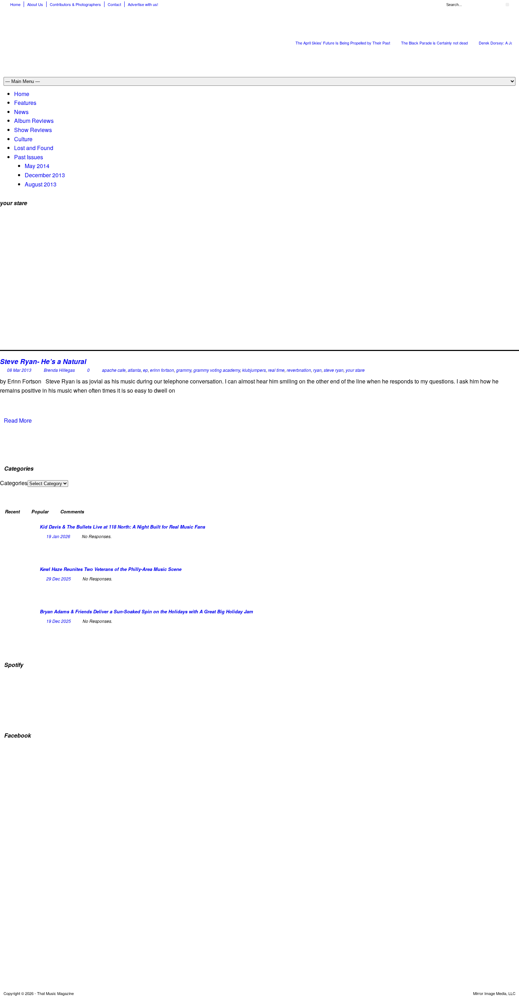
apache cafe (114, 370)
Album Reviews (34, 121)
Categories (14, 483)
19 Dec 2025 (58, 621)
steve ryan (334, 370)
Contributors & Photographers (75, 4)
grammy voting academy (216, 370)
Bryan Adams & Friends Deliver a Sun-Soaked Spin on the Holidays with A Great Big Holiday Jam (146, 611)
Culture (23, 139)
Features (25, 103)
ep (145, 370)
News (21, 112)
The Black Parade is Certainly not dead (434, 43)
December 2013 (45, 175)
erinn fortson (162, 370)
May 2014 (37, 166)
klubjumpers (254, 370)
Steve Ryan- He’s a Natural (43, 361)
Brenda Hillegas (59, 370)
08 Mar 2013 (19, 370)
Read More (18, 420)
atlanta (134, 370)
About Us (35, 4)
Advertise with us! (143, 4)
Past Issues (28, 157)
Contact (114, 4)
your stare (355, 370)
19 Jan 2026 (58, 536)
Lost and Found (33, 148)
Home (15, 4)
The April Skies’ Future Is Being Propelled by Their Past (343, 43)
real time (276, 370)
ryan (317, 370)
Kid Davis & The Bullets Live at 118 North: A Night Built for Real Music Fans (122, 526)
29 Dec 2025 (58, 579)
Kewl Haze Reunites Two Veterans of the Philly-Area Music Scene (110, 569)
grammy (183, 370)
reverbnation (299, 370)
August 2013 (40, 184)
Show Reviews (33, 130)
